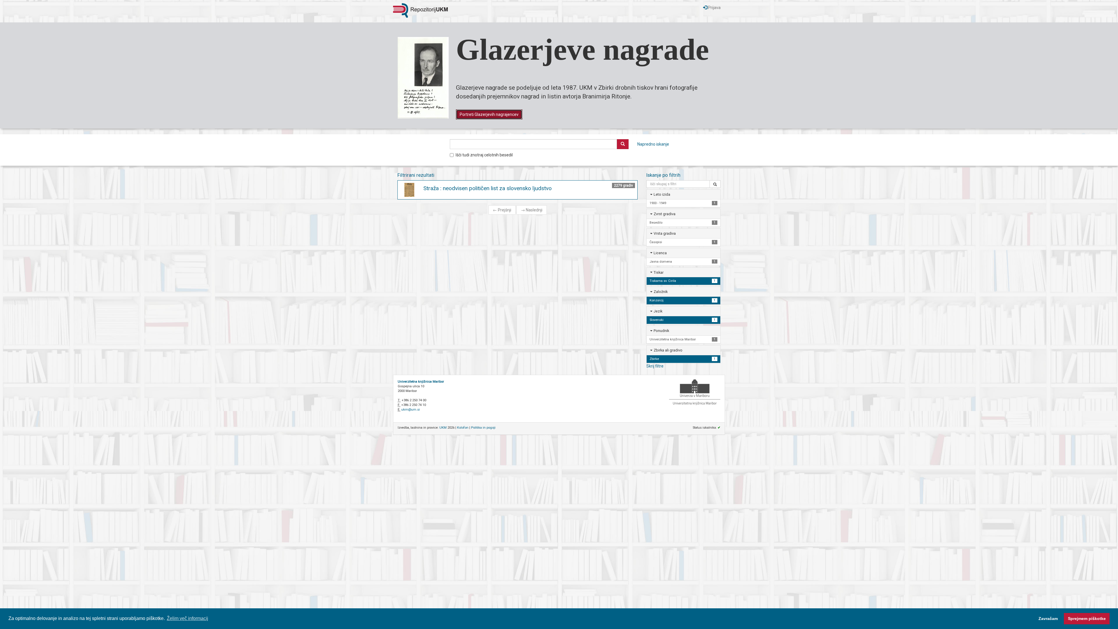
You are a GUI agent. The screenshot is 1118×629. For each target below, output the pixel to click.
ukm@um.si (410, 409)
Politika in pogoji (483, 428)
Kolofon (462, 428)
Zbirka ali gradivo (668, 350)
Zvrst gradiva (664, 214)
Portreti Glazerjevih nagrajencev (489, 114)
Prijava (714, 7)
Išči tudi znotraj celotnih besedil (484, 155)
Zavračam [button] (1048, 618)
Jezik (658, 311)
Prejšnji (502, 210)
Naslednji (531, 210)
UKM (443, 428)
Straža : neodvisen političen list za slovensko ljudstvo (487, 188)
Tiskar (659, 272)
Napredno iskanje (653, 144)
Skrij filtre (655, 366)
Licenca (660, 253)
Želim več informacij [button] (187, 618)
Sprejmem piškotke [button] (1087, 618)
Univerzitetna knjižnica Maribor (421, 382)
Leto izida (662, 194)
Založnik (661, 291)
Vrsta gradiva (665, 233)
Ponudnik (661, 330)
